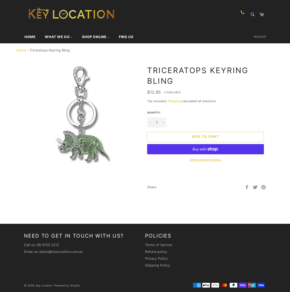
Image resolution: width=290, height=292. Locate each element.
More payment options (205, 160)
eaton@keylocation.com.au (61, 251)
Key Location (44, 285)
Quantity (154, 112)
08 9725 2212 (48, 245)
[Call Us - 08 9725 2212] (243, 15)
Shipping (174, 101)
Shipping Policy (157, 265)
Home (20, 50)
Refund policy (156, 251)
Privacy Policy (156, 258)
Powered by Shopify (67, 285)
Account (260, 36)
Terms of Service (158, 245)
